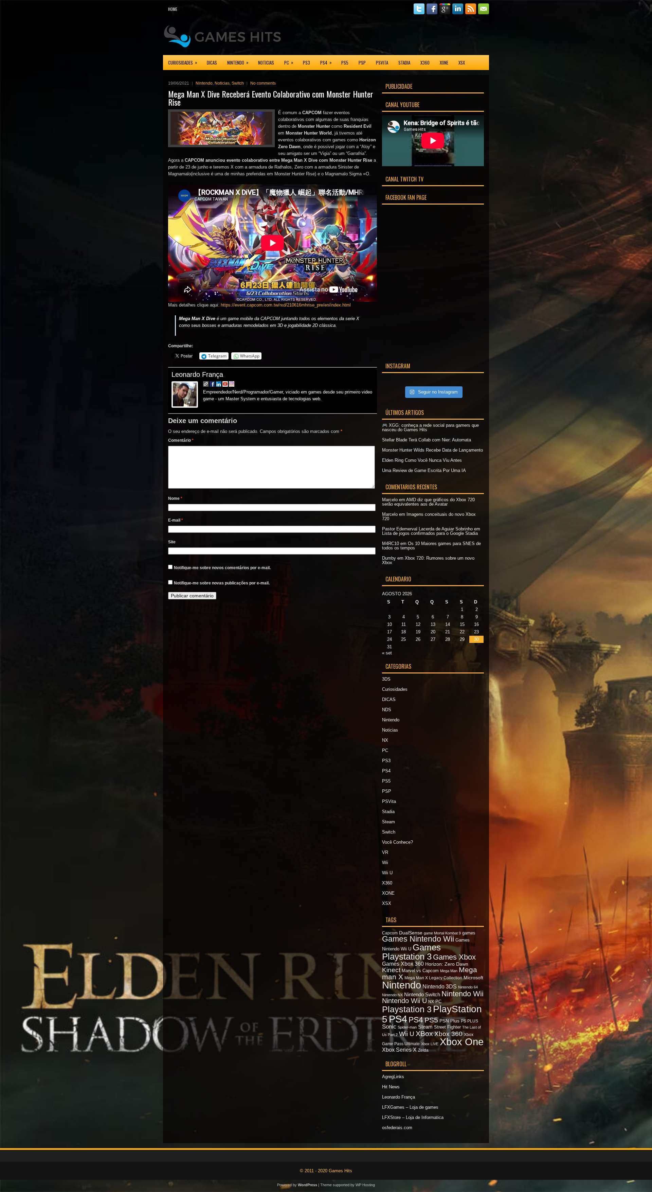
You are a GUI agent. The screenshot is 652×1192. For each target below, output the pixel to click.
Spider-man (407, 1027)
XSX (461, 62)
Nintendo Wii (462, 993)
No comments (263, 83)
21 (447, 631)
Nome (175, 498)
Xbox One (462, 1041)
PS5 (344, 62)
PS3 (306, 62)
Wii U (387, 872)
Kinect (391, 970)
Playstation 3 (407, 1009)
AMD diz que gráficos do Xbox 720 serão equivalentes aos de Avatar (428, 502)
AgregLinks (393, 1076)
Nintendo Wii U (404, 1000)
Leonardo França (197, 374)
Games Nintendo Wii (418, 938)
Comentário (181, 440)
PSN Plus (449, 1020)
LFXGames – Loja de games (410, 1107)
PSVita (382, 62)
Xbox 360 (448, 1033)
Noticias (266, 62)
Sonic (389, 1026)
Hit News (391, 1086)
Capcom (390, 933)
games (468, 932)
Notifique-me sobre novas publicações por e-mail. (222, 583)
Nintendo (238, 62)
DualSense (410, 932)
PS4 (326, 62)
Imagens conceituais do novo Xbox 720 (429, 516)
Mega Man (448, 971)
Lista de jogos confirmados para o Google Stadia (430, 533)
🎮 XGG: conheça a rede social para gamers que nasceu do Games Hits (430, 427)
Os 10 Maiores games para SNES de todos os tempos (431, 545)
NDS (386, 709)
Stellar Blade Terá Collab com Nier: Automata (426, 439)
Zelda (423, 1050)
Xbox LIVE (429, 1044)
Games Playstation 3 (411, 951)
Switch (238, 83)
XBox (424, 1033)
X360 (425, 62)
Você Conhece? (397, 842)
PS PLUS (469, 1021)
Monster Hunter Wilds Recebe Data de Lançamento (432, 450)
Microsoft (473, 977)
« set (387, 652)
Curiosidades (182, 62)
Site (172, 542)
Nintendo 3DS (439, 986)
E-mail (175, 520)
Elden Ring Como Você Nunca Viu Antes (422, 460)
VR (385, 852)
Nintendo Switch (422, 994)
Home (172, 9)
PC (288, 62)
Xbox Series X (399, 1050)
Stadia (404, 62)
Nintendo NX (392, 995)
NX (385, 740)
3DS (386, 679)
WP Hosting (365, 1185)
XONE (444, 62)
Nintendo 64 (468, 987)
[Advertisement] (409, 35)
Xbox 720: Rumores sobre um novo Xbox (428, 560)
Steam (388, 821)
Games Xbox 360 (403, 964)
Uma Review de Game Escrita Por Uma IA (424, 470)
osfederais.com (397, 1127)
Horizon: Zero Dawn (446, 964)
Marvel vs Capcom (420, 970)
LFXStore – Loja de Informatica (412, 1117)
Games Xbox (454, 957)
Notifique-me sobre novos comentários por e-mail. (222, 567)
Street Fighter (447, 1027)
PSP (362, 62)
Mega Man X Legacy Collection (433, 978)
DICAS (212, 62)
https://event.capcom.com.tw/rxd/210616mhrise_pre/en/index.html (286, 305)
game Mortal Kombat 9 (442, 933)
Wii (385, 862)
